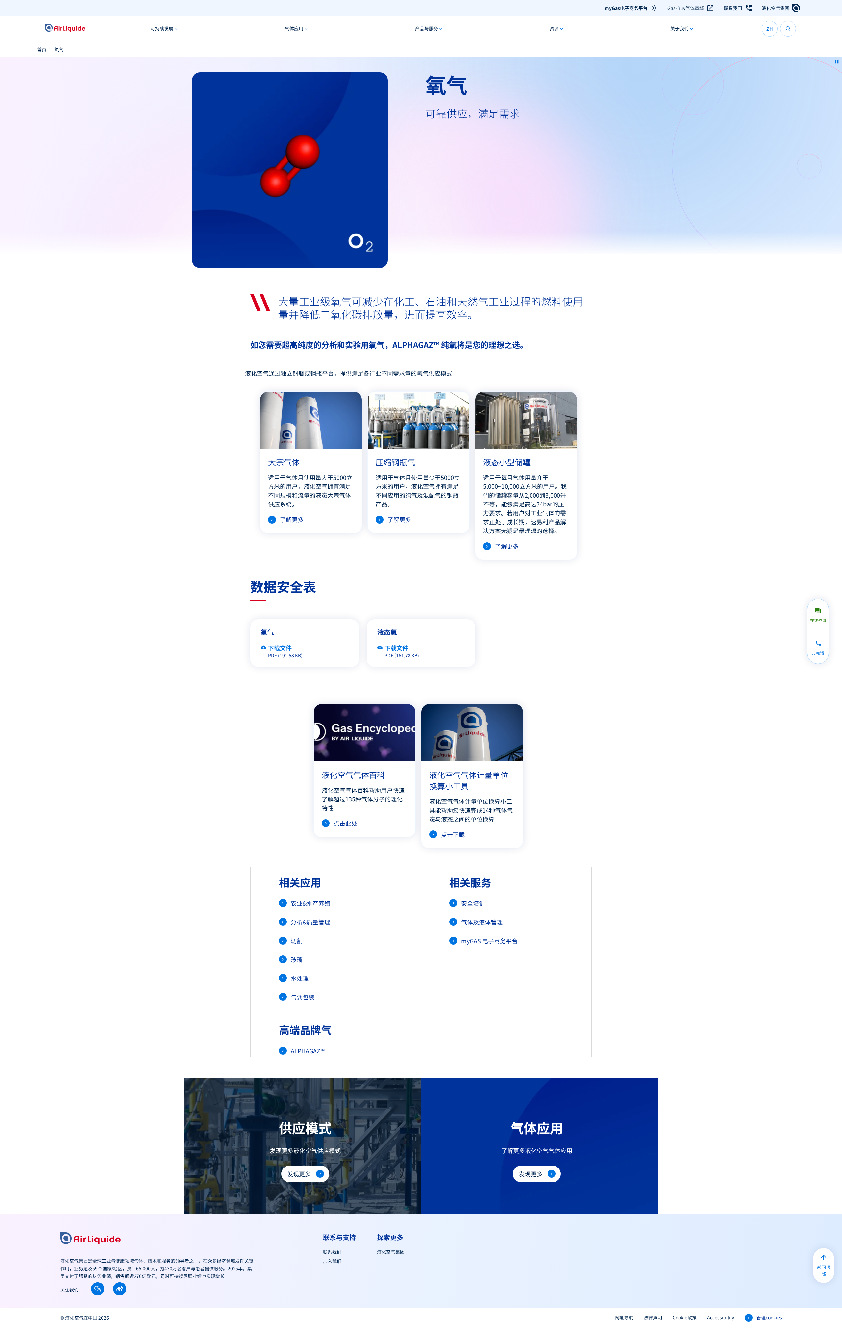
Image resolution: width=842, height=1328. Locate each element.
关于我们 (679, 28)
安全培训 (473, 903)
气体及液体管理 (482, 922)
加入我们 (332, 1261)
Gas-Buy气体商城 (685, 8)
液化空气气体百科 (353, 774)
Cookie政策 (685, 1317)
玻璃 (297, 959)
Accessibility (720, 1317)
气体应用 (294, 28)
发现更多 (299, 1173)
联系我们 (733, 8)
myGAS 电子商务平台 (489, 940)
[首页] (65, 28)
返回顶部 (823, 1270)
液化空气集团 (775, 8)
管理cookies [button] (769, 1317)
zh (769, 28)
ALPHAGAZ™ (308, 1050)
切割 (297, 940)
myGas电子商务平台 (626, 8)
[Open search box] (788, 29)
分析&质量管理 (310, 922)
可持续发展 (161, 28)
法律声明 (653, 1317)
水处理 (300, 978)
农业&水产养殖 (310, 903)
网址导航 (624, 1317)
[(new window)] (97, 1288)
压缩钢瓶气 (395, 462)
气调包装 (302, 997)
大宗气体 (284, 462)
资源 (554, 28)
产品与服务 (426, 28)
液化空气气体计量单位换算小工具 (468, 780)
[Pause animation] (836, 61)
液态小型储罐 (507, 462)
